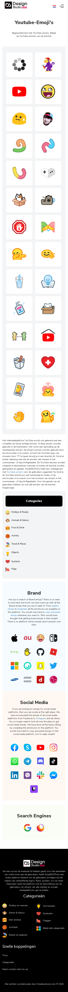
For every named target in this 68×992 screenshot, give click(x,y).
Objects (15, 552)
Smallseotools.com (46, 984)
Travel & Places (18, 543)
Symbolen (48, 913)
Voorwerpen (49, 905)
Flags (14, 568)
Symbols (15, 561)
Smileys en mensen (18, 905)
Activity (15, 535)
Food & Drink (17, 527)
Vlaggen (47, 920)
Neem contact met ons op (15, 969)
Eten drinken (15, 919)
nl (55, 6)
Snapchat (22, 608)
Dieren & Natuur (17, 912)
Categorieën (8, 962)
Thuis (5, 955)
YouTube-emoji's (15, 471)
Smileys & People (19, 511)
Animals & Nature (20, 520)
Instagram (41, 718)
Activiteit (13, 927)
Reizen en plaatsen (18, 934)
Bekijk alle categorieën (54, 928)
